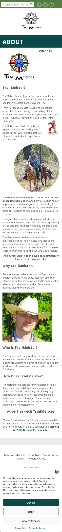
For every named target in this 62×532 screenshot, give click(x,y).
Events (46, 455)
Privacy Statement (37, 528)
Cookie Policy (21, 528)
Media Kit (21, 455)
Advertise (9, 455)
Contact (20, 458)
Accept (31, 502)
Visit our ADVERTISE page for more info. (36, 428)
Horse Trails (34, 455)
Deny (31, 511)
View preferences (31, 521)
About (55, 455)
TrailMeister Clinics (36, 458)
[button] (57, 471)
